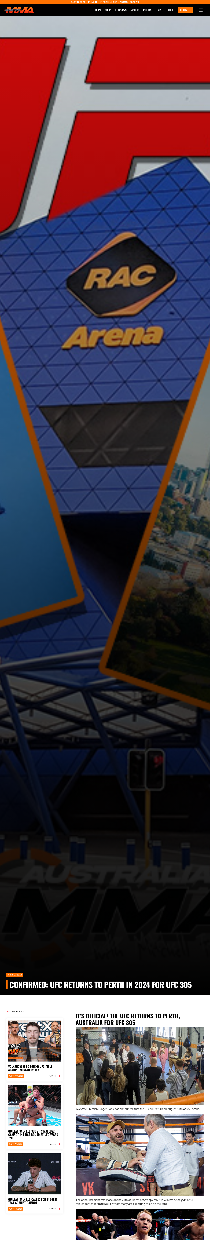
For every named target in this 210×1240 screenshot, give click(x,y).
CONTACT (185, 10)
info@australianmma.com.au (119, 2)
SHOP (108, 10)
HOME (98, 10)
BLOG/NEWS (120, 10)
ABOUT (171, 10)
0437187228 (78, 2)
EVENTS (160, 10)
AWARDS (134, 10)
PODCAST (148, 10)
